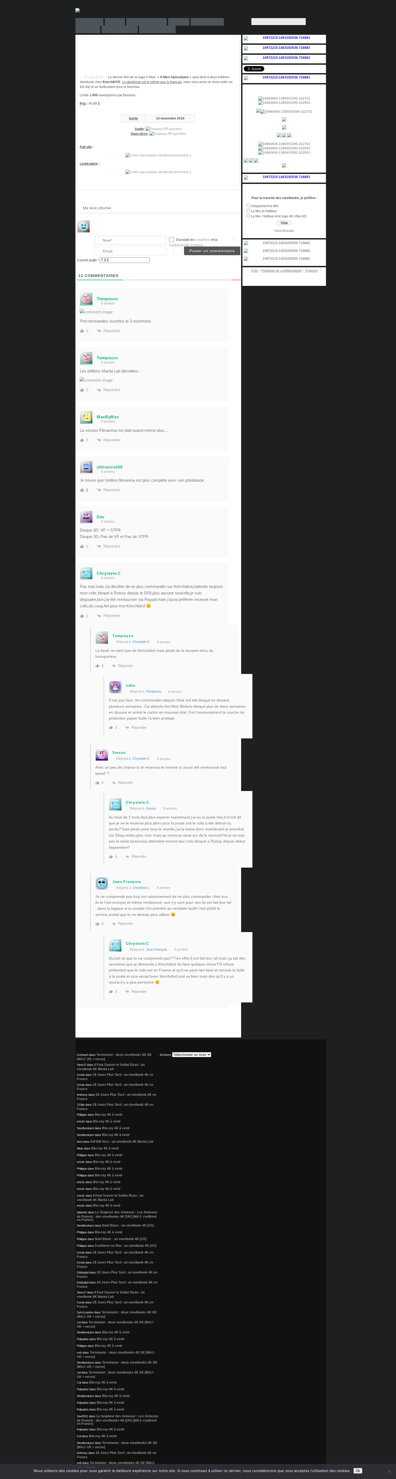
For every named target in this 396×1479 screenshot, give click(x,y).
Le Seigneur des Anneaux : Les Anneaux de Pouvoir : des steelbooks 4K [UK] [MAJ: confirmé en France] (117, 1216)
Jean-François (156, 949)
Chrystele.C (141, 642)
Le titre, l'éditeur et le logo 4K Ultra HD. (279, 216)
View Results (284, 231)
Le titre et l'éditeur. (264, 211)
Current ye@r (88, 260)
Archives (165, 1054)
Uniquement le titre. (265, 206)
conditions (203, 240)
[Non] (389, 1471)
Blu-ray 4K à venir (109, 1115)
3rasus (151, 808)
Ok (358, 1471)
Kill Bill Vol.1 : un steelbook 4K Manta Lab (122, 1142)
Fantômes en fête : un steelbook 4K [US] (126, 1246)
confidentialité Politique (186, 245)
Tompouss (153, 691)
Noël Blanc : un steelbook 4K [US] (128, 1225)
